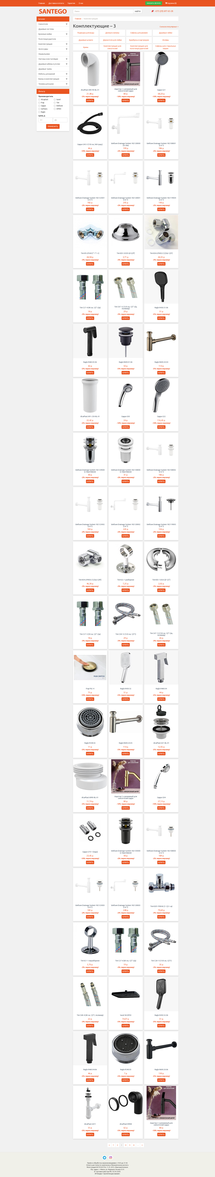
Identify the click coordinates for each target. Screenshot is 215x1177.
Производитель (45, 96)
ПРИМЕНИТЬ (53, 126)
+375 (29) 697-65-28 (164, 11)
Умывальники (44, 54)
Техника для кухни (46, 84)
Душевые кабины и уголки (49, 64)
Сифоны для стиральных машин (165, 47)
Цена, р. (42, 116)
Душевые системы (46, 29)
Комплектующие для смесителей (112, 47)
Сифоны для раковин (139, 33)
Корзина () (172, 3)
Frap (42, 103)
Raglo (43, 112)
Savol (58, 99)
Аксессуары (43, 49)
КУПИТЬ (90, 100)
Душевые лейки (165, 33)
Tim (57, 103)
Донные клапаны (112, 33)
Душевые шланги (86, 40)
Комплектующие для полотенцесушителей (139, 47)
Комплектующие (45, 44)
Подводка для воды (85, 33)
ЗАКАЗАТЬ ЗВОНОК (154, 3)
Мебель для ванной (46, 74)
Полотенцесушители (47, 39)
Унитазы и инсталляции (48, 59)
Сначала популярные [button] (168, 27)
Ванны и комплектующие (48, 79)
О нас (81, 3)
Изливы (165, 40)
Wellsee (59, 106)
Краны (85, 47)
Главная (41, 3)
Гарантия (71, 3)
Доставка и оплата (56, 3)
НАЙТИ (137, 11)
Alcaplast (44, 99)
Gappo (43, 106)
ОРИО (58, 109)
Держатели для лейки (112, 40)
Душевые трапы (45, 69)
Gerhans (44, 109)
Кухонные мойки (45, 34)
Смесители (43, 24)
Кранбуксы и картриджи (139, 40)
